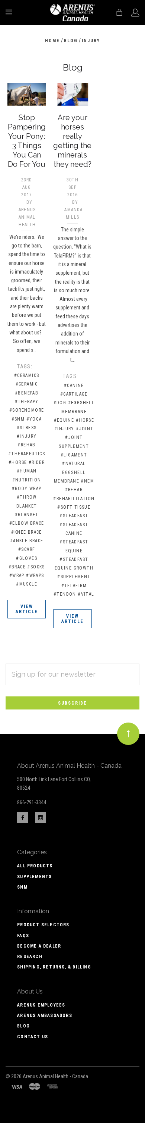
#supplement (73, 576)
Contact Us (32, 1036)
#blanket (27, 514)
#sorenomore (26, 410)
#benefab (26, 393)
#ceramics (26, 375)
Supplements (34, 876)
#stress (27, 427)
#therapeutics (26, 453)
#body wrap (27, 488)
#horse (18, 462)
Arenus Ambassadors (44, 1015)
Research (29, 956)
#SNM (18, 419)
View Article (27, 609)
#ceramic (27, 384)
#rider (37, 462)
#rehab (26, 444)
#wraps (35, 575)
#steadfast (73, 515)
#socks (36, 567)
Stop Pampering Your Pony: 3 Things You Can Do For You (27, 141)
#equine (64, 420)
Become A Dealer (39, 946)
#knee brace (26, 532)
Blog (23, 1026)
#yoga (34, 419)
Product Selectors (43, 924)
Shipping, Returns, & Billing (54, 967)
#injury (27, 436)
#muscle (26, 584)
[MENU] (10, 12)
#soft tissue (73, 507)
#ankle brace (27, 540)
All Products (34, 865)
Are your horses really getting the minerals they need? (72, 141)
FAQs (23, 935)
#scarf (26, 549)
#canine (74, 385)
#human (26, 471)
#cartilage (74, 394)
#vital (86, 594)
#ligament (74, 455)
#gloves (26, 558)
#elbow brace (26, 523)
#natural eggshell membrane (70, 472)
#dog (60, 402)
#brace (17, 567)
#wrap (17, 575)
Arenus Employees (41, 1005)
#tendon (65, 594)
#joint (84, 428)
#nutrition (26, 480)
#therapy (27, 401)
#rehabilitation (73, 498)
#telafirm (74, 585)
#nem (87, 481)
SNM (22, 887)
